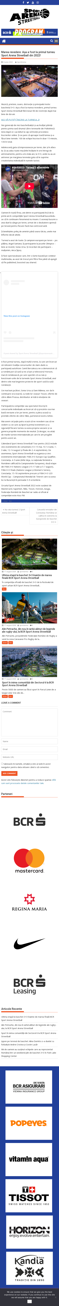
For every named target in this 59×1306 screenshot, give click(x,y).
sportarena (23, 571)
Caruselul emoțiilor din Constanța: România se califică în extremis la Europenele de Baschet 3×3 (46, 515)
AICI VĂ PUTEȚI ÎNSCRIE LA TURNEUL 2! (20, 119)
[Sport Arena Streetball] (4, 40)
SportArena (21, 62)
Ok (29, 1301)
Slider (5, 501)
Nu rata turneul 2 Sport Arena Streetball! (13, 511)
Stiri (10, 501)
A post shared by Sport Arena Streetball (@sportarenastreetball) (31, 353)
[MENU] (56, 41)
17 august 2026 (10, 571)
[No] (55, 1297)
